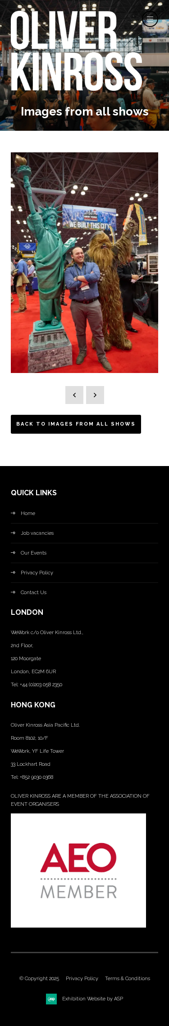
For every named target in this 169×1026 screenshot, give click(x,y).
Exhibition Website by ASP (92, 999)
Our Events (33, 553)
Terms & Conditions (127, 979)
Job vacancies (37, 533)
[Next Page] (95, 395)
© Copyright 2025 (39, 979)
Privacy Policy (37, 573)
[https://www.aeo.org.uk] (78, 926)
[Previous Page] (74, 395)
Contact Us (33, 592)
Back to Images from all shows (76, 424)
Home (28, 513)
